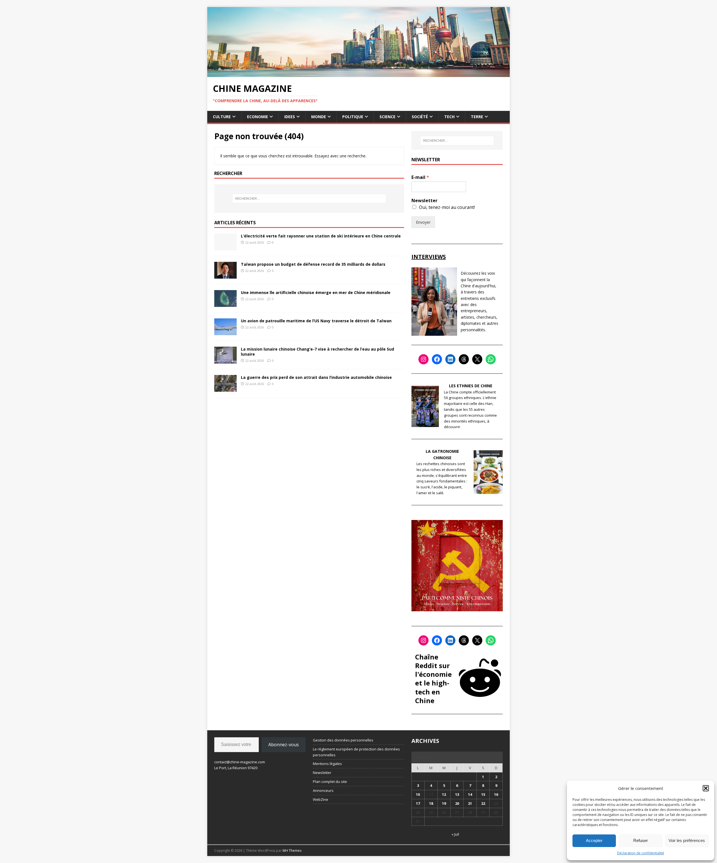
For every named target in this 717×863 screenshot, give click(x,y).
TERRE (477, 116)
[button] (706, 788)
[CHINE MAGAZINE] (358, 73)
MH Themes (292, 850)
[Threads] (464, 359)
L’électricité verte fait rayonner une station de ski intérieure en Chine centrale (321, 236)
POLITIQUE (352, 116)
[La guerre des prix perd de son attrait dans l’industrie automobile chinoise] (225, 388)
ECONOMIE (257, 116)
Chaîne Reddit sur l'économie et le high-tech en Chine (433, 678)
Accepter (594, 840)
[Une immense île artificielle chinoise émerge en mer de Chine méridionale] (225, 303)
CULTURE (222, 116)
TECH (449, 116)
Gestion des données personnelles (343, 740)
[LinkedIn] (450, 359)
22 (483, 803)
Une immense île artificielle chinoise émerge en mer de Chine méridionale (315, 292)
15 (483, 794)
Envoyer (423, 222)
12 (444, 794)
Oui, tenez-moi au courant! (447, 207)
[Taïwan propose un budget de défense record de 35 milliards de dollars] (225, 275)
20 (457, 803)
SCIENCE (387, 116)
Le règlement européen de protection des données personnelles (356, 752)
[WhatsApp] (491, 359)
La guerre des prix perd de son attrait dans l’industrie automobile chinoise (316, 377)
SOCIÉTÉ (420, 116)
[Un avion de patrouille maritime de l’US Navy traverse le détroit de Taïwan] (225, 331)
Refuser (640, 840)
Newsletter (424, 201)
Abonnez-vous (283, 744)
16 (496, 794)
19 (444, 803)
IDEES (289, 116)
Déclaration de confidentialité (640, 853)
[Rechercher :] (309, 198)
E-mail (420, 177)
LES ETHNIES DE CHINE (470, 385)
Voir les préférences (687, 840)
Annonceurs (323, 790)
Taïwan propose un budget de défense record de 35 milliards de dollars (313, 264)
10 (418, 794)
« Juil (455, 834)
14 (470, 794)
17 (418, 803)
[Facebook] (437, 359)
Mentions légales (327, 763)
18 (431, 803)
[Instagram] (423, 359)
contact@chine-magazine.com (239, 761)
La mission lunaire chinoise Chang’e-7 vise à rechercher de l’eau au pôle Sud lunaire (317, 351)
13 (457, 794)
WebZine (320, 799)
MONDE (318, 116)
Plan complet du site (330, 781)
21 (470, 803)
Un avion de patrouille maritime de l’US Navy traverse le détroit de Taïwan (316, 320)
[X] (477, 359)
